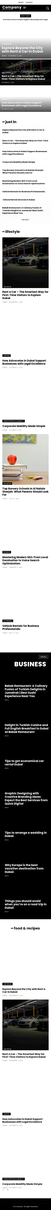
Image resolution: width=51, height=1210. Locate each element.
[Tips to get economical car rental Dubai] (14, 751)
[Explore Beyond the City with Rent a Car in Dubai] (25, 960)
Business (6, 552)
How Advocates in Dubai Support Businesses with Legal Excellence (24, 152)
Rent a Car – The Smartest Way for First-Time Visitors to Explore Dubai (25, 142)
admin (4, 302)
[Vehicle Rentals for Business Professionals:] (25, 596)
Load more (25, 220)
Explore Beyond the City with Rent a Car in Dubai (23, 131)
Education (7, 483)
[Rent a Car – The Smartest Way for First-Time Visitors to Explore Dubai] (25, 262)
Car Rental (7, 44)
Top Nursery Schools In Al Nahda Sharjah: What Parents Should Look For (23, 171)
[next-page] (7, 1189)
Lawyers (5, 99)
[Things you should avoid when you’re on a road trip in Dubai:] (14, 891)
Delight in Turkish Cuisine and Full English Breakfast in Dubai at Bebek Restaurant (27, 728)
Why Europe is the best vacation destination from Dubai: (24, 868)
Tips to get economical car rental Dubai (24, 762)
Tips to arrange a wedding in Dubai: (26, 834)
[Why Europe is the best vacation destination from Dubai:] (14, 855)
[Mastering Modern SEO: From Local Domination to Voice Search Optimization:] (25, 528)
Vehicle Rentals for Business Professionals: (23, 191)
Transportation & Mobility (13, 421)
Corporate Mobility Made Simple (25, 19)
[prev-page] (3, 1189)
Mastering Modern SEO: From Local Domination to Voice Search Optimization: (23, 182)
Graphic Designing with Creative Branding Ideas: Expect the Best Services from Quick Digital (26, 798)
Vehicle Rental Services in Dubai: (19, 199)
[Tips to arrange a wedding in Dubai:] (14, 823)
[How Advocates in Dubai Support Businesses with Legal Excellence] (25, 331)
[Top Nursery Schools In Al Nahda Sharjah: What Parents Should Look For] (25, 459)
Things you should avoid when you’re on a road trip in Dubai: (26, 904)
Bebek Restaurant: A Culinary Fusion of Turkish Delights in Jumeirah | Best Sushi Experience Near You (22, 210)
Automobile (7, 621)
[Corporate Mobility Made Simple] (25, 397)
